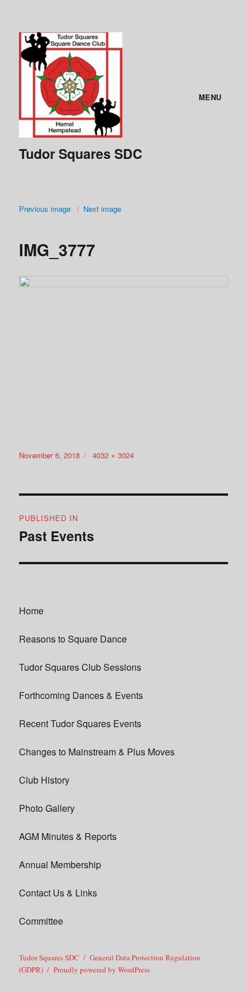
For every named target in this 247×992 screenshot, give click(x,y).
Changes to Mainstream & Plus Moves (97, 751)
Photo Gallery (47, 808)
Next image (102, 208)
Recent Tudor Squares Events (80, 723)
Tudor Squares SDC (80, 153)
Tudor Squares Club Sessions (80, 667)
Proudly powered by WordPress (101, 969)
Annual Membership (60, 864)
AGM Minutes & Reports (68, 836)
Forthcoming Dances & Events (81, 695)
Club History (44, 779)
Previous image (45, 208)
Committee (41, 921)
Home (31, 610)
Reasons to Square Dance (73, 638)
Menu (210, 97)
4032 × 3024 (113, 455)
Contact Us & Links (58, 892)
